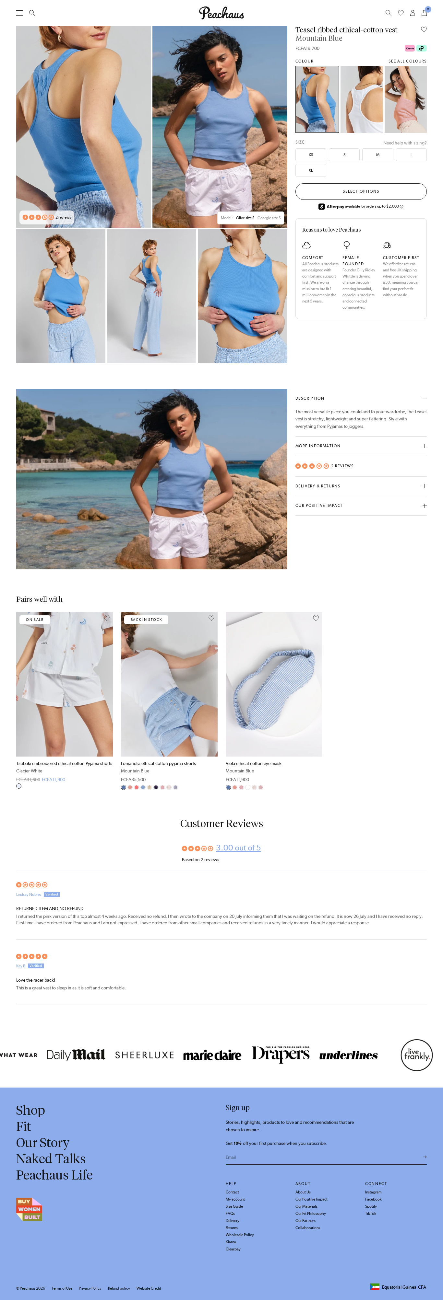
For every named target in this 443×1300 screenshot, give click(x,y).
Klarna (231, 1242)
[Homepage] (221, 12)
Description (310, 398)
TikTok (370, 1213)
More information (318, 446)
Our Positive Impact (319, 505)
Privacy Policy (90, 1288)
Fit (23, 1126)
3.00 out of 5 (238, 847)
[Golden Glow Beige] (169, 787)
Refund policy (119, 1288)
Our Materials (306, 1206)
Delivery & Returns (318, 486)
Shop (30, 1110)
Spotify (371, 1206)
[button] (38, 217)
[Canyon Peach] (136, 787)
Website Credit (149, 1288)
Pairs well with (39, 599)
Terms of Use (62, 1288)
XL (311, 170)
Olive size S (245, 218)
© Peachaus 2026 (30, 1288)
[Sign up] (425, 1157)
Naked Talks (51, 1159)
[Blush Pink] (261, 787)
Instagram (373, 1192)
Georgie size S (269, 218)
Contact (232, 1192)
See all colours (408, 61)
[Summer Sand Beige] (149, 787)
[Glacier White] (362, 99)
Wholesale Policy (240, 1235)
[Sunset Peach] (162, 787)
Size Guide (234, 1206)
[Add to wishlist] (424, 30)
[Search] (32, 13)
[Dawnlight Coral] (406, 99)
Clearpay (233, 1249)
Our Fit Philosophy (310, 1213)
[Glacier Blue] (143, 787)
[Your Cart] (424, 13)
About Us (303, 1192)
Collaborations (307, 1228)
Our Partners (305, 1220)
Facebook (373, 1199)
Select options (361, 191)
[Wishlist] (401, 13)
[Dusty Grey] (248, 787)
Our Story (43, 1142)
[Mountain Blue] (317, 99)
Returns (232, 1228)
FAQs (230, 1213)
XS (311, 155)
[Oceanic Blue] (175, 787)
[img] (221, 885)
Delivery (232, 1220)
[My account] (412, 13)
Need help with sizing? (405, 142)
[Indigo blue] (156, 787)
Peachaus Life (54, 1175)
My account (235, 1199)
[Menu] (19, 12)
